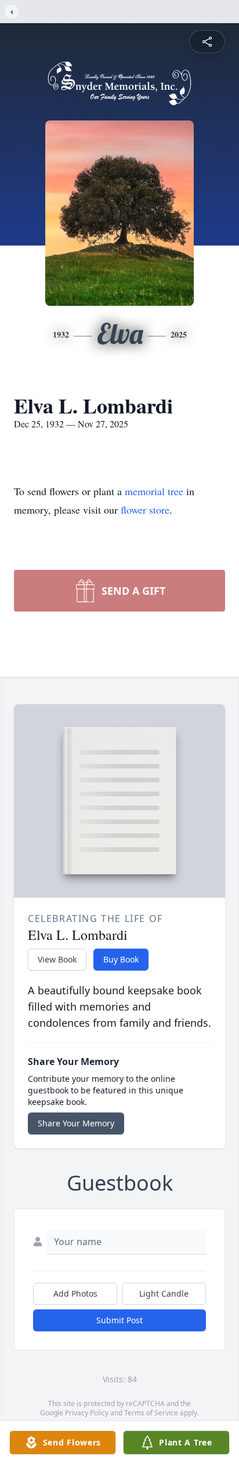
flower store (145, 510)
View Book (57, 959)
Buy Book (121, 959)
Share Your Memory (76, 1123)
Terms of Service (151, 1413)
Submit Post (119, 1320)
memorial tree (154, 491)
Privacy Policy (86, 1413)
